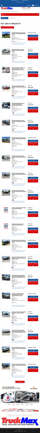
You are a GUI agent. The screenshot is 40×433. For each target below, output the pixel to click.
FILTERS (5, 18)
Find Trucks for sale (7, 11)
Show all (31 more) (20, 383)
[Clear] (15, 18)
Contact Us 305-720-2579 (33, 57)
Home (2, 11)
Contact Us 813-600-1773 (33, 39)
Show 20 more (20, 381)
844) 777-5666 (21, 2)
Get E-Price (33, 35)
